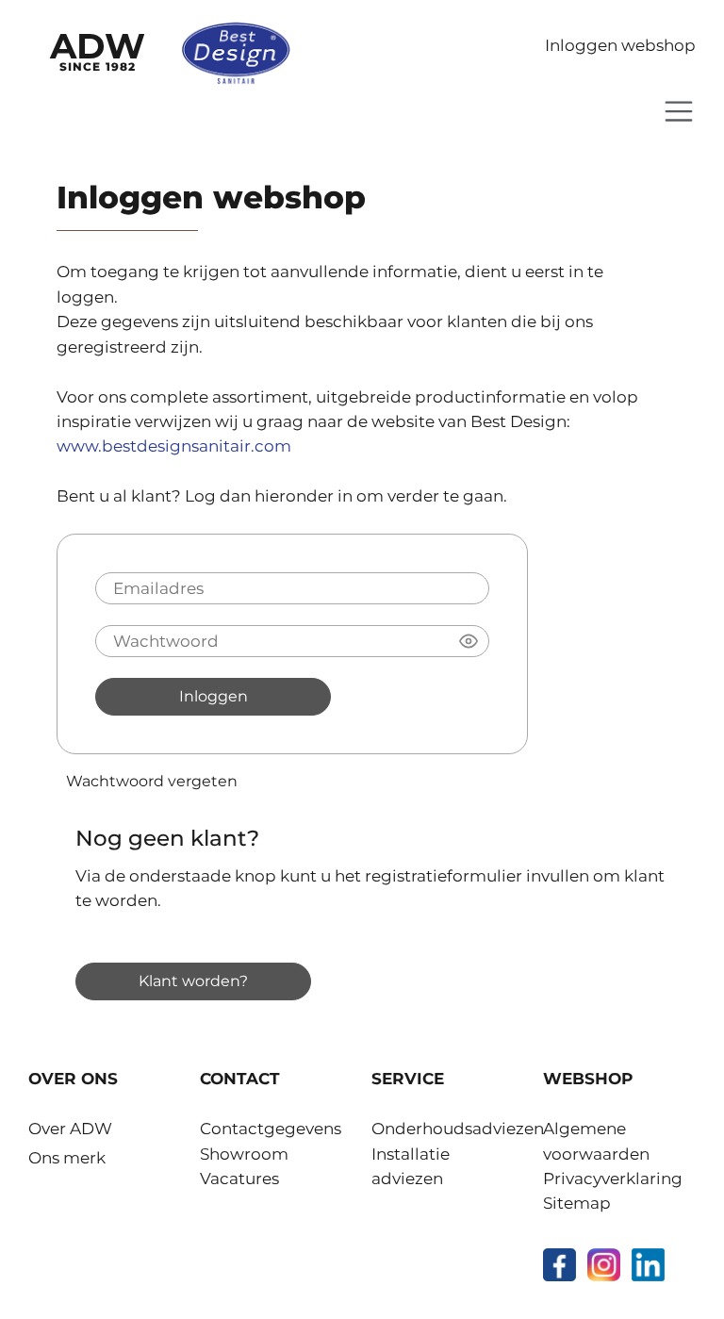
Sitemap (577, 1203)
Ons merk (67, 1157)
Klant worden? (193, 980)
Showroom (244, 1154)
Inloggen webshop (620, 45)
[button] (468, 641)
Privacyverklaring (613, 1178)
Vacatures (239, 1178)
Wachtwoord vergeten (152, 780)
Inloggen (213, 695)
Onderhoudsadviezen (457, 1128)
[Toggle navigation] (679, 111)
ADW (97, 49)
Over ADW (70, 1128)
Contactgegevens (270, 1128)
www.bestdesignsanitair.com (174, 446)
